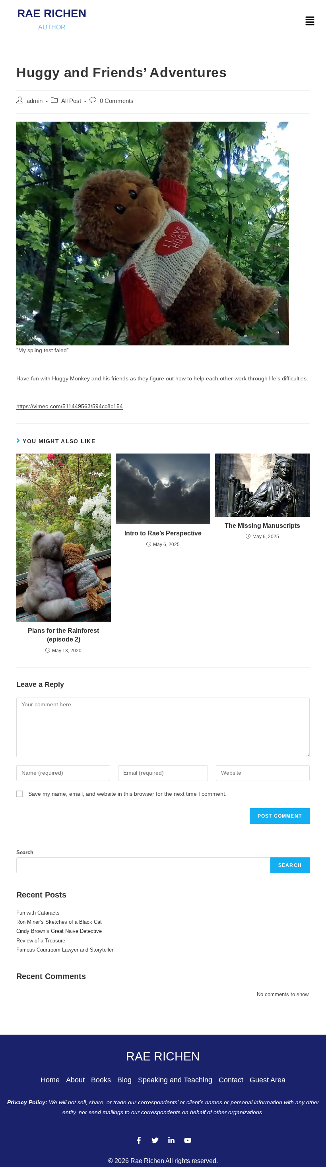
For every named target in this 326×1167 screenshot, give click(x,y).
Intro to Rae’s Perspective (163, 533)
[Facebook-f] (139, 1140)
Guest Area (267, 1080)
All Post (71, 101)
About (75, 1080)
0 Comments (117, 101)
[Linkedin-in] (171, 1140)
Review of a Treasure (40, 941)
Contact (231, 1080)
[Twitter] (155, 1140)
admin (35, 101)
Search (24, 852)
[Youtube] (187, 1140)
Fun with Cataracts (38, 913)
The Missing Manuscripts (262, 525)
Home (50, 1080)
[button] (310, 21)
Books (101, 1080)
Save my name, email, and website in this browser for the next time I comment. (127, 794)
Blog (124, 1080)
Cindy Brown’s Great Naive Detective (59, 931)
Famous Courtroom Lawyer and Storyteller (64, 950)
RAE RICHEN (51, 13)
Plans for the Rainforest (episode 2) (63, 635)
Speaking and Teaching (175, 1080)
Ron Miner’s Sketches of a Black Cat (59, 922)
